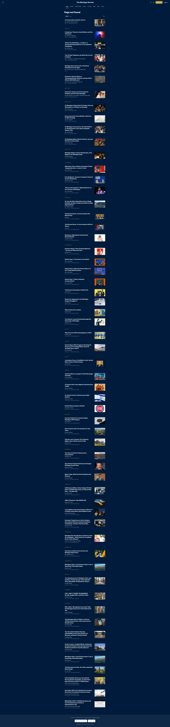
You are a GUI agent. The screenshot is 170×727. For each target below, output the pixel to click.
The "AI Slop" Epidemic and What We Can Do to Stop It (79, 56)
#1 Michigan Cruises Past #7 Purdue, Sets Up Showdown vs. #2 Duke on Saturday (79, 106)
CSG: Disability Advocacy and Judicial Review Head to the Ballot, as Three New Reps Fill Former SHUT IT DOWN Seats (77, 679)
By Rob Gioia (68, 291)
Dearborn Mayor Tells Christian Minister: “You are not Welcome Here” (78, 249)
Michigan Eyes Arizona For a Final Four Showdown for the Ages (77, 66)
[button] (67, 6)
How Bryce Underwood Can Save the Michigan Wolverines (76, 551)
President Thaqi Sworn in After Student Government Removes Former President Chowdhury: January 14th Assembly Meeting (77, 522)
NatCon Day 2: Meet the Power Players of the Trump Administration (78, 269)
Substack (78, 724)
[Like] (66, 25)
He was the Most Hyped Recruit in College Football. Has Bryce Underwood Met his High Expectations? (79, 203)
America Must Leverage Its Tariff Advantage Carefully (79, 374)
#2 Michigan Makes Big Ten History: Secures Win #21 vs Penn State (79, 140)
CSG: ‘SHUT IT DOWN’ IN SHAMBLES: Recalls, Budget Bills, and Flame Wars (76, 594)
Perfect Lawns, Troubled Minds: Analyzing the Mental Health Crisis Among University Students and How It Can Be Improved (78, 645)
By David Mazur (68, 170)
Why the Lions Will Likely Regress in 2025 (78, 333)
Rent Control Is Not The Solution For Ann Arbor (77, 429)
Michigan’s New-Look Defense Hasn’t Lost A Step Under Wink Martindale (79, 565)
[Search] (150, 2)
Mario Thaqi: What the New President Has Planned (78, 475)
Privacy (86, 717)
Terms (89, 717)
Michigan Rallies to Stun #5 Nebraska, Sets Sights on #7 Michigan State (78, 153)
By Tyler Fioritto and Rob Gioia (72, 694)
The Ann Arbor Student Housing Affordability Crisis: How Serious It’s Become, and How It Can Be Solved (76, 633)
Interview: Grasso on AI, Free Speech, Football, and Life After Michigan (77, 92)
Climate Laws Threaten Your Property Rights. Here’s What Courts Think (76, 440)
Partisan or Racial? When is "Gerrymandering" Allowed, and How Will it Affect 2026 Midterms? (78, 78)
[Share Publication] (153, 2)
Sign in (166, 2)
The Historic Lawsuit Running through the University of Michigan (78, 320)
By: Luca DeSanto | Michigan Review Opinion (75, 58)
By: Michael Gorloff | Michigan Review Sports (75, 69)
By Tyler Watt (68, 671)
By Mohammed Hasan (70, 513)
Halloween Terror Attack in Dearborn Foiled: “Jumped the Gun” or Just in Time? (78, 167)
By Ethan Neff (68, 334)
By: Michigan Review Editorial (71, 21)
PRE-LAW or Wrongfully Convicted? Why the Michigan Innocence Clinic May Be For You (78, 608)
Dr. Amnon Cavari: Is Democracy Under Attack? (77, 396)
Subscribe (159, 2)
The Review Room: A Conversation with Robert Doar (77, 214)
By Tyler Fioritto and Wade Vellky (72, 706)
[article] (85, 23)
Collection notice (95, 717)
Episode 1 (67, 217)
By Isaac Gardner (69, 119)
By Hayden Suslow (69, 206)
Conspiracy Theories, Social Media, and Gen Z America (79, 33)
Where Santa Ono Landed (73, 310)
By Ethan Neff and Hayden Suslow (72, 541)
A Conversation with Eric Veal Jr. (75, 20)
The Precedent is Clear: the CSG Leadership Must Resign (79, 668)
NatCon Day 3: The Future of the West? (77, 259)
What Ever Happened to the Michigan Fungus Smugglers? (76, 300)
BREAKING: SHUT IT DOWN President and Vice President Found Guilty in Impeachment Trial (78, 702)
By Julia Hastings (68, 478)
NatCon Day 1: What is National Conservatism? (74, 280)
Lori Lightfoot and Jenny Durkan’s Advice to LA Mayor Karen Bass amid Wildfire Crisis (78, 510)
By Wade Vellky (68, 350)
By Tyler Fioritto (68, 493)
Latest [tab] (67, 16)
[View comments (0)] (74, 25)
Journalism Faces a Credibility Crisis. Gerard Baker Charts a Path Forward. (79, 361)
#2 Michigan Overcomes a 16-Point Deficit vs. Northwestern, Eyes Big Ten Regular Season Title (78, 128)
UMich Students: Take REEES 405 (75, 500)
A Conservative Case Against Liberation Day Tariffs (79, 385)
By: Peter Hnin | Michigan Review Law (73, 81)
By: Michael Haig (69, 48)
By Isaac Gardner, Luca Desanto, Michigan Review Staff (77, 95)
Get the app (91, 720)
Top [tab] (70, 16)
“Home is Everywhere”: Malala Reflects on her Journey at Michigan (78, 188)
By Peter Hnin (68, 252)
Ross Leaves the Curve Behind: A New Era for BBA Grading (78, 117)
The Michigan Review (72, 23)
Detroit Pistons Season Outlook (75, 406)
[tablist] (68, 16)
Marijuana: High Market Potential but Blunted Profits (76, 236)
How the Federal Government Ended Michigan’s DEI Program (76, 419)
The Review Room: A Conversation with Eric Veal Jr (79, 225)
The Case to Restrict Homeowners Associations (76, 453)
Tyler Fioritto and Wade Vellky (71, 683)
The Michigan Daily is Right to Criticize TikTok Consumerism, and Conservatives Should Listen (78, 621)
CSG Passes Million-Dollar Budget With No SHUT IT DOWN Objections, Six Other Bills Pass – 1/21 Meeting (78, 489)
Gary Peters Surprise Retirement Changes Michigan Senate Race (78, 464)
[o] (100, 216)
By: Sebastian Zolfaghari (70, 35)
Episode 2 (67, 228)
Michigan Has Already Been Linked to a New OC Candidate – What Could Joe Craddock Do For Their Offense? (78, 537)
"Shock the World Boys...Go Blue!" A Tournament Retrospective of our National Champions (78, 44)
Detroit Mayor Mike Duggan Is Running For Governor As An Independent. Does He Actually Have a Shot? (78, 346)
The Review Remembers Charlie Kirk (76, 290)
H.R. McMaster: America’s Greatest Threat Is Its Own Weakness (79, 178)
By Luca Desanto (68, 191)
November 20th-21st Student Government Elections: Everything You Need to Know (78, 691)
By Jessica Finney (69, 180)
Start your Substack (81, 720)
